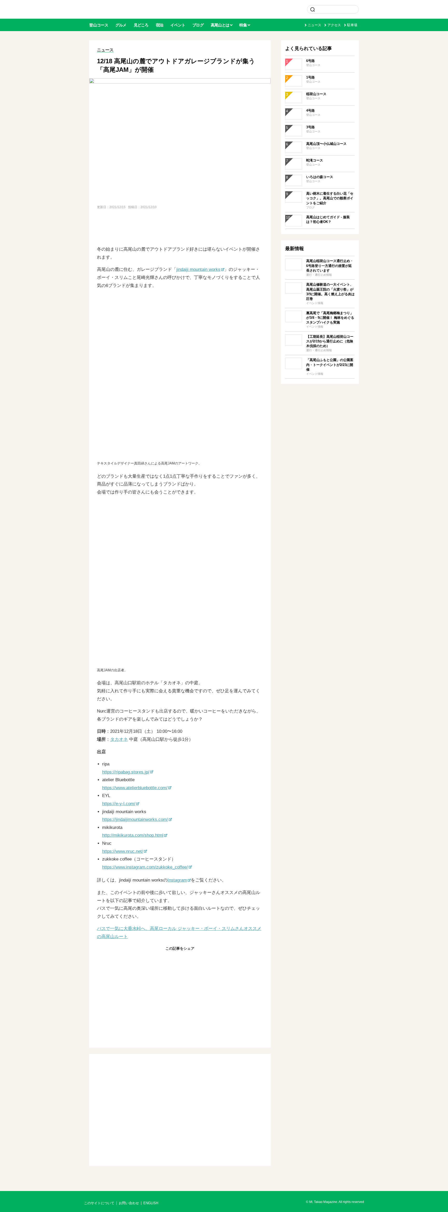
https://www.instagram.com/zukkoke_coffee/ (145, 867)
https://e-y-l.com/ (118, 803)
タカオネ (119, 739)
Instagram (177, 880)
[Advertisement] (180, 228)
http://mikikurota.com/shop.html (132, 835)
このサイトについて (99, 1203)
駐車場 (352, 25)
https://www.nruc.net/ (122, 851)
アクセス (334, 25)
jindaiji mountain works (198, 269)
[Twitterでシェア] (180, 959)
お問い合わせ (129, 1203)
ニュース (314, 25)
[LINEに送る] (192, 959)
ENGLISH (150, 1203)
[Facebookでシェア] (167, 959)
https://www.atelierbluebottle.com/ (134, 787)
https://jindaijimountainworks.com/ (135, 819)
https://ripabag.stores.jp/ (125, 772)
